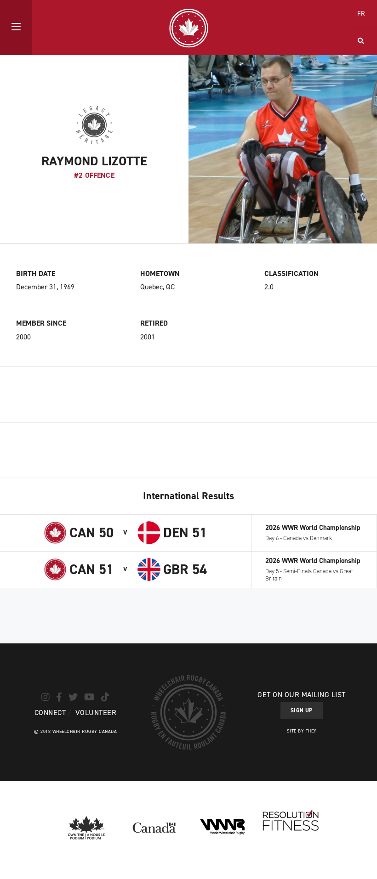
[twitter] (73, 697)
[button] (16, 27)
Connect (50, 712)
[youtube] (89, 697)
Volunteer (95, 712)
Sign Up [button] (302, 710)
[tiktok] (105, 697)
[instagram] (45, 697)
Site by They (302, 731)
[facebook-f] (59, 697)
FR (361, 13)
